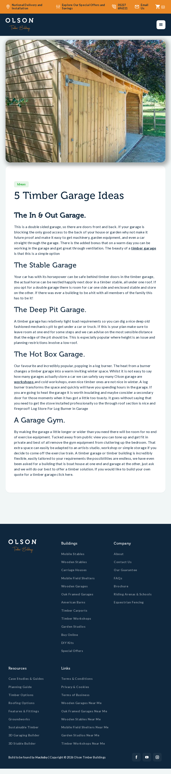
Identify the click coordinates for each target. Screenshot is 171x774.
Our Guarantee (125, 570)
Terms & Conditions (77, 678)
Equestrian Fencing (129, 602)
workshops (24, 382)
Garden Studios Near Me (80, 735)
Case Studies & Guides (26, 678)
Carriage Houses (74, 570)
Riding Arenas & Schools (133, 594)
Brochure (121, 586)
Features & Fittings (23, 711)
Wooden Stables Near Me (81, 719)
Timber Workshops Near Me (83, 743)
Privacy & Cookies (75, 687)
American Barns (73, 602)
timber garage (143, 248)
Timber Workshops (76, 618)
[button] (161, 24)
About (119, 554)
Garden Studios (73, 626)
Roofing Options (21, 703)
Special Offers (72, 651)
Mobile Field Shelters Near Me (85, 727)
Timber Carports (74, 610)
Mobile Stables (73, 554)
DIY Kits (67, 643)
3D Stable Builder (22, 743)
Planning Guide (20, 687)
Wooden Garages (74, 586)
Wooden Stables (74, 562)
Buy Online (69, 635)
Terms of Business (75, 695)
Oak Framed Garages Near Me (84, 711)
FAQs (118, 578)
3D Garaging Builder (23, 735)
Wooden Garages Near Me (81, 703)
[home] (19, 24)
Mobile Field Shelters (78, 578)
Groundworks (19, 719)
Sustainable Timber (23, 727)
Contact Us (123, 562)
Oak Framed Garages (77, 594)
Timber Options (21, 695)
